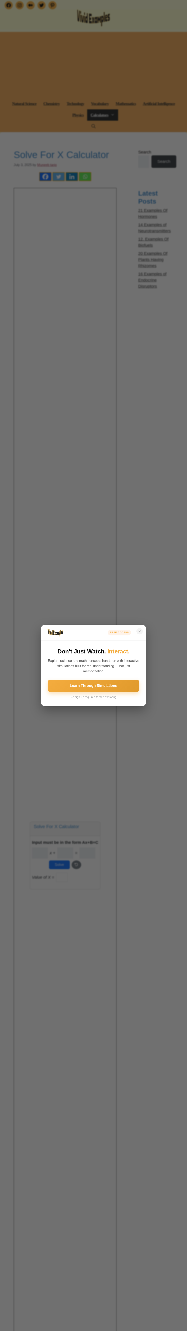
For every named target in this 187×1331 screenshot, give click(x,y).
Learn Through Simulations (93, 686)
